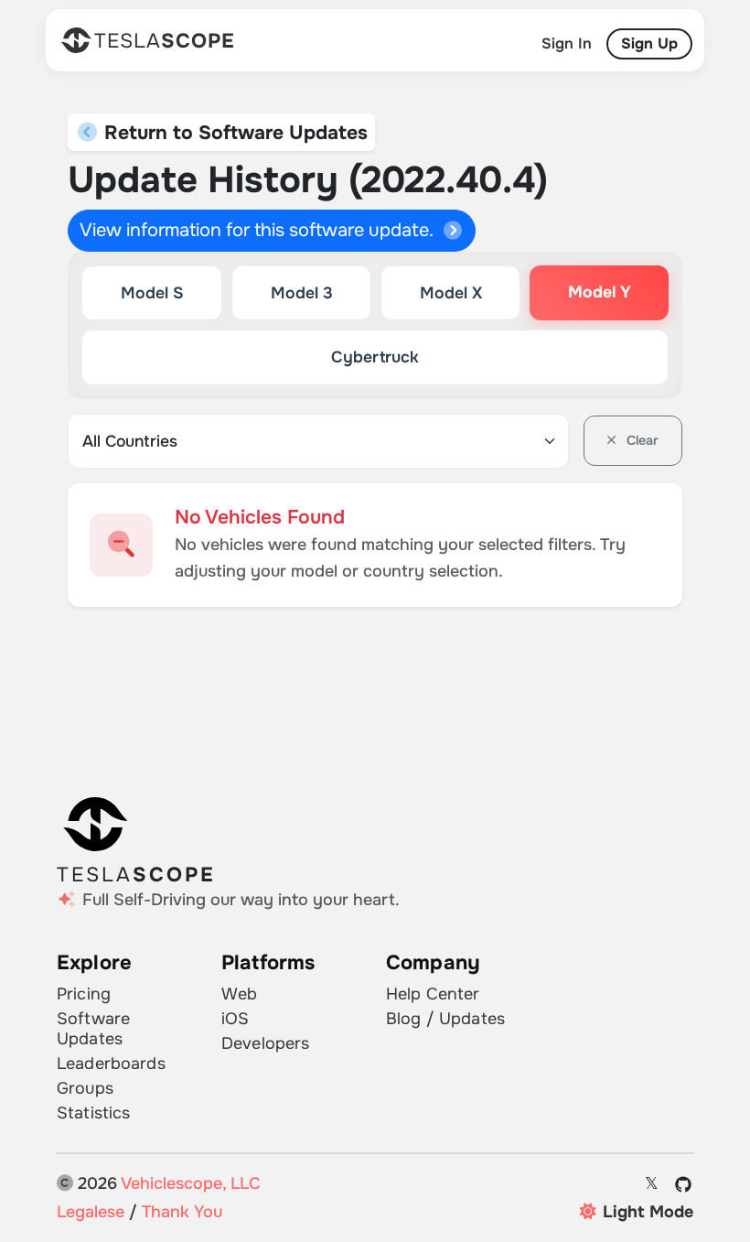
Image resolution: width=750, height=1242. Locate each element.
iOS (235, 1019)
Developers (265, 1043)
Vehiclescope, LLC (191, 1183)
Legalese (90, 1212)
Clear (641, 440)
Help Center (433, 994)
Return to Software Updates (233, 132)
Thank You (182, 1212)
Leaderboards (111, 1063)
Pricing (84, 994)
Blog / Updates (445, 1019)
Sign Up (649, 43)
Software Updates (93, 1029)
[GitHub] (683, 1184)
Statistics (93, 1113)
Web (239, 994)
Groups (85, 1088)
